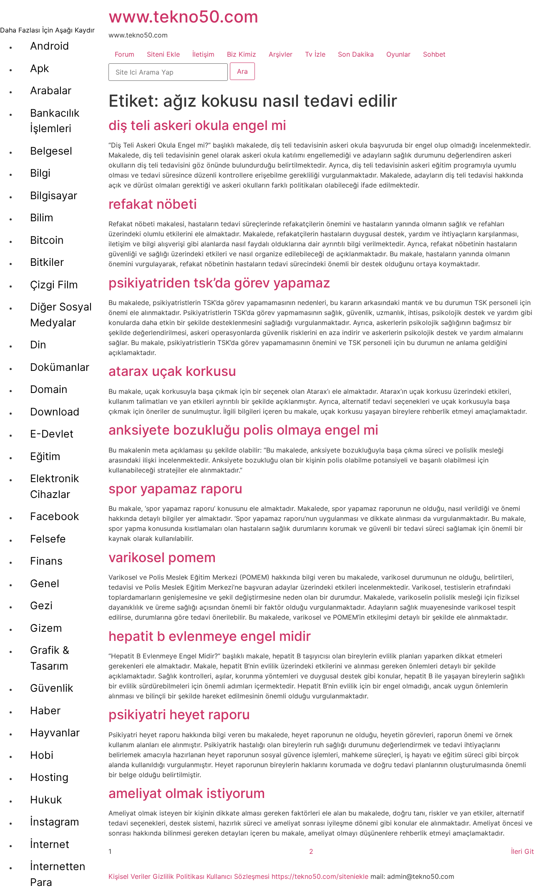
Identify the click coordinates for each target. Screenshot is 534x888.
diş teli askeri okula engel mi (197, 125)
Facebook (54, 516)
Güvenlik (51, 688)
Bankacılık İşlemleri (55, 121)
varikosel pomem (162, 557)
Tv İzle (315, 54)
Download (55, 411)
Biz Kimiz (241, 54)
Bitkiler (47, 262)
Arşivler (280, 54)
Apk (39, 68)
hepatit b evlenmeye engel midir (209, 636)
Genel (44, 583)
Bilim (41, 217)
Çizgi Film (54, 284)
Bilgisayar (53, 195)
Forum (124, 54)
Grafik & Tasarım (49, 658)
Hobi (41, 755)
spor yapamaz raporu (175, 488)
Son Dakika (356, 54)
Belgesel (51, 151)
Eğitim (45, 456)
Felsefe (48, 539)
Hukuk (46, 799)
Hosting (49, 777)
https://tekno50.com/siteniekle (320, 876)
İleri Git (522, 851)
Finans (46, 561)
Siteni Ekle (163, 54)
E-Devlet (51, 434)
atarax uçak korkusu (172, 371)
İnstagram (54, 821)
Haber (45, 710)
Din (38, 344)
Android (49, 46)
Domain (49, 389)
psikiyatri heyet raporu (179, 714)
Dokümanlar (59, 367)
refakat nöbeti (152, 204)
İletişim (203, 54)
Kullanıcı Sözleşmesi (238, 876)
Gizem (46, 628)
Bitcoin (47, 240)
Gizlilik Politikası (178, 876)
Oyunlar (398, 54)
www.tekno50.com (183, 16)
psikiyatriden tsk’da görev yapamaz (219, 283)
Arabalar (50, 90)
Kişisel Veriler (129, 876)
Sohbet (434, 54)
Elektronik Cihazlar (54, 486)
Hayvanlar (55, 732)
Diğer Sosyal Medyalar (61, 314)
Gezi (41, 605)
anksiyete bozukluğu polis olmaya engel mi (243, 430)
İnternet (49, 844)
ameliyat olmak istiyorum (186, 793)
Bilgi (40, 173)
